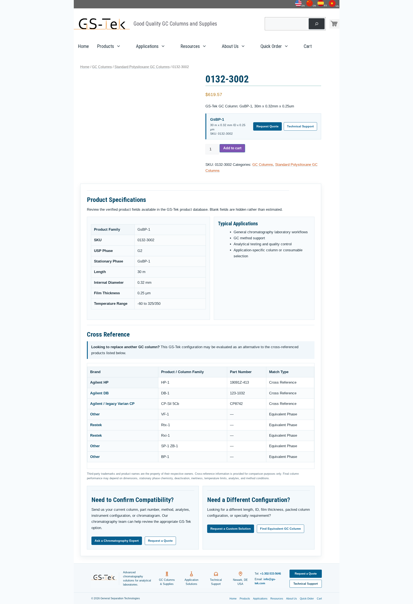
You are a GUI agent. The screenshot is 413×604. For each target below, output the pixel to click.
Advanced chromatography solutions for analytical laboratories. (137, 578)
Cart (308, 46)
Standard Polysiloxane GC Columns (142, 67)
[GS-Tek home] (105, 578)
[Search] (316, 23)
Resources (190, 46)
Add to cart (232, 148)
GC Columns (102, 67)
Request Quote (267, 126)
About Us (230, 46)
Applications (147, 46)
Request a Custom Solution (230, 528)
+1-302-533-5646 (270, 573)
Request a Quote (160, 540)
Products (105, 46)
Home (83, 46)
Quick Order (271, 46)
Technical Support (300, 126)
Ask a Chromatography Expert (117, 540)
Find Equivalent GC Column (280, 528)
